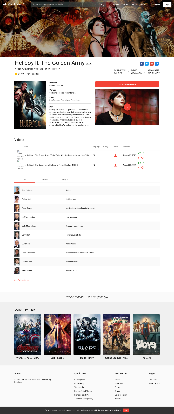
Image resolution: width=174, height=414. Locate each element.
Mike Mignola (70, 93)
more (87, 125)
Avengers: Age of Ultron (28, 358)
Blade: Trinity (87, 358)
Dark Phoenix (57, 358)
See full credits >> (21, 280)
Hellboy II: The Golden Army (50, 62)
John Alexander (28, 253)
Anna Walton (27, 271)
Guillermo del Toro (56, 85)
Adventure (28, 69)
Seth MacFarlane (29, 226)
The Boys (146, 358)
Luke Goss (26, 244)
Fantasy (56, 69)
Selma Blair (65, 100)
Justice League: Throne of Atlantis (116, 358)
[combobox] (68, 4)
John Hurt (26, 235)
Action (18, 69)
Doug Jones (76, 100)
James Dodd (27, 262)
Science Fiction (42, 69)
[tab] (24, 179)
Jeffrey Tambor (28, 217)
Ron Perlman (54, 100)
